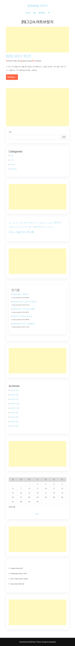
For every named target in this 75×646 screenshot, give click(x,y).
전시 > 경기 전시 (23, 227)
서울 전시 (57, 222)
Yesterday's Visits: (16, 573)
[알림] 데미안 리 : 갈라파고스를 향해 (25, 302)
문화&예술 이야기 (37, 5)
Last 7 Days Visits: (16, 579)
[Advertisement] (37, 39)
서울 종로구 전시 (13, 227)
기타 (11, 160)
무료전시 (30, 223)
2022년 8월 (14, 417)
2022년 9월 (14, 413)
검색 (10, 132)
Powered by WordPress (27, 642)
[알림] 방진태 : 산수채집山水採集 (24, 309)
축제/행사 (42, 13)
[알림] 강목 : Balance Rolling (22, 316)
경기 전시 (18, 223)
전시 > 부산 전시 (48, 227)
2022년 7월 (14, 422)
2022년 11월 (14, 408)
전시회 (27, 13)
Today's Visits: (15, 568)
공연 (34, 13)
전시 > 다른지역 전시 (36, 227)
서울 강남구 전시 (43, 223)
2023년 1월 (14, 399)
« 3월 (37, 514)
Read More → (12, 77)
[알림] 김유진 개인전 (18, 56)
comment (37, 61)
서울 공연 (50, 223)
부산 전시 (36, 223)
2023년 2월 (14, 395)
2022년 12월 (14, 404)
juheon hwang (27, 61)
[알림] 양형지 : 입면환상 (21, 294)
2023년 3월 (14, 390)
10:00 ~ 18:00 (12, 223)
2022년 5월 (14, 426)
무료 (25, 223)
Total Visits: (14, 584)
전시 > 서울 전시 (17, 232)
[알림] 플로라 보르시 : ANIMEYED (24, 324)
